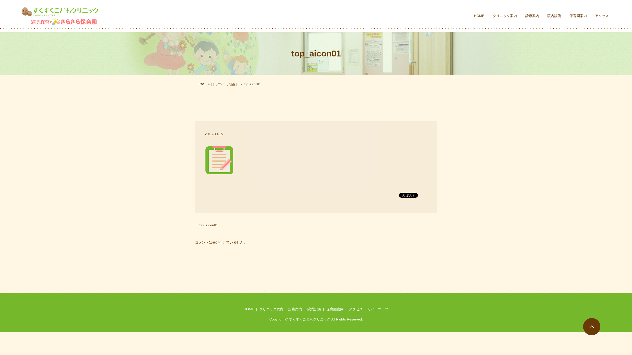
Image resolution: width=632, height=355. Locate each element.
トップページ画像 (224, 84)
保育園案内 (578, 16)
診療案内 (532, 16)
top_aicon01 (208, 225)
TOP (201, 84)
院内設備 (554, 16)
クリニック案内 (505, 16)
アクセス (602, 16)
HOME (479, 16)
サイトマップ (378, 309)
